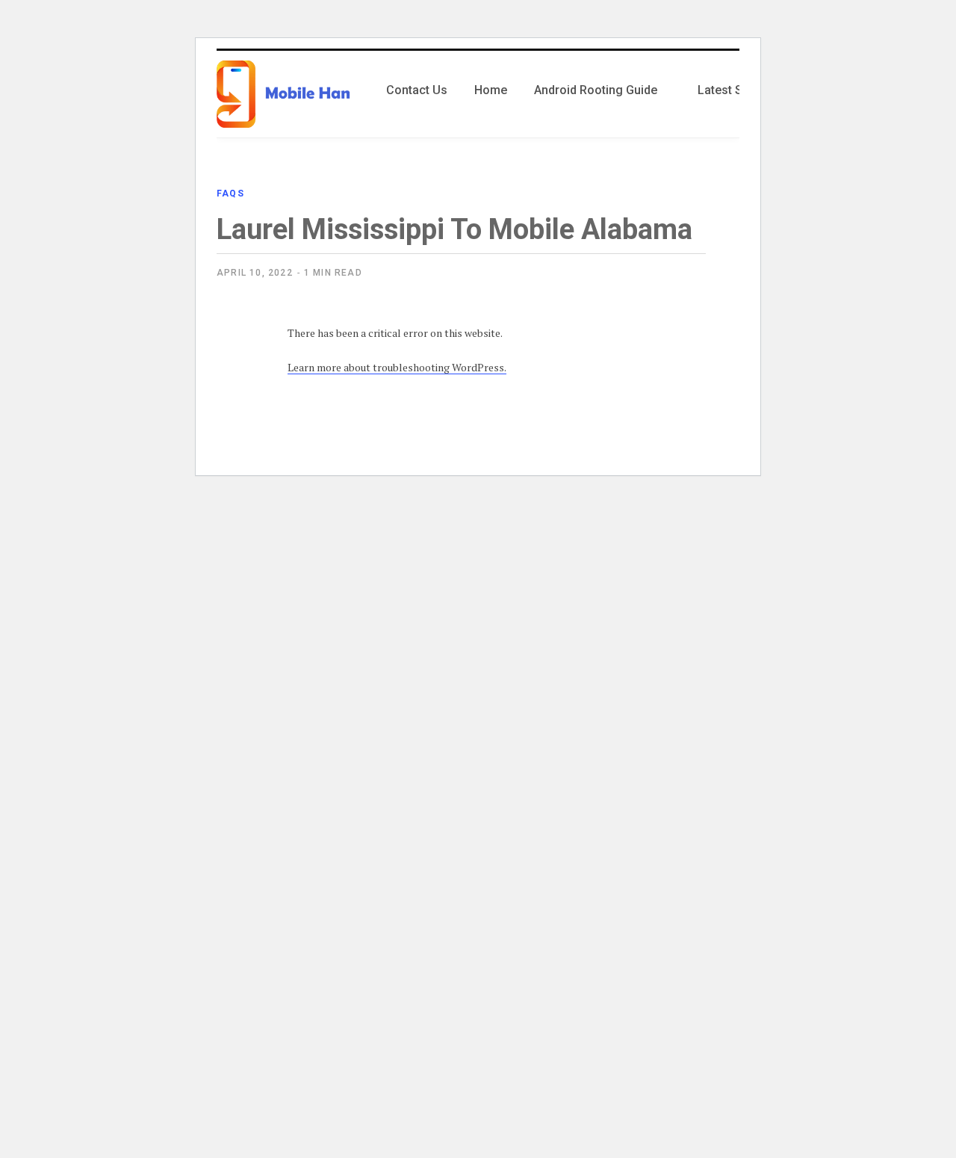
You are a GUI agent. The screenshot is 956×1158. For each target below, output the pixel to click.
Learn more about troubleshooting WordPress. (397, 367)
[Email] (232, 480)
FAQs (230, 193)
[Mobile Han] (283, 94)
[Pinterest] (232, 440)
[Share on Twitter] (232, 401)
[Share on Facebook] (232, 361)
